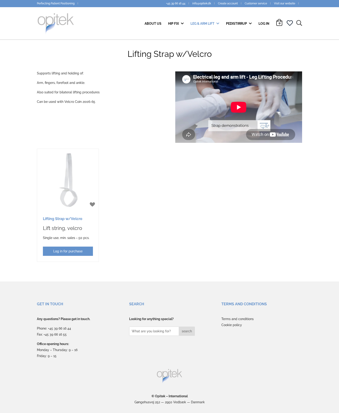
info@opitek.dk (201, 3)
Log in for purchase (68, 251)
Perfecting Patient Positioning (55, 3)
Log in (264, 23)
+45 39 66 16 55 (55, 334)
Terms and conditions (237, 319)
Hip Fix (174, 23)
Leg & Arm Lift (202, 23)
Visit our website (284, 3)
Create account (228, 3)
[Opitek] (169, 376)
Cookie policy (231, 325)
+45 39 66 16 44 (175, 3)
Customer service (256, 3)
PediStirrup (237, 23)
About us (153, 23)
